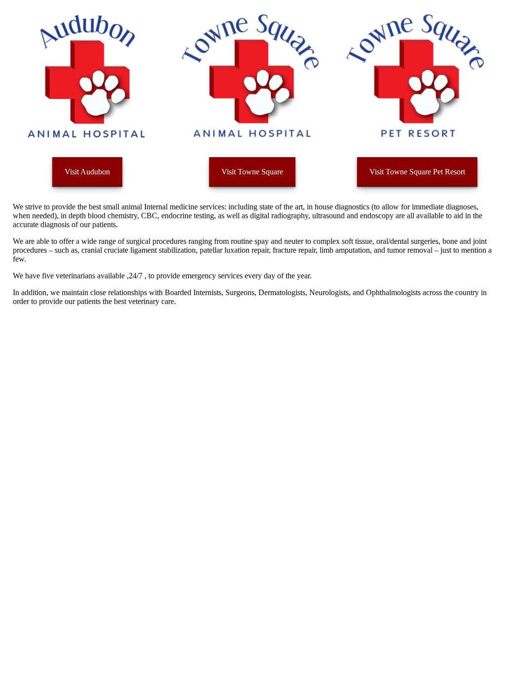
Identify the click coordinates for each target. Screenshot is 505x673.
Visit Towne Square (252, 172)
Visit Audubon (87, 172)
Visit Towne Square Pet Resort (417, 172)
